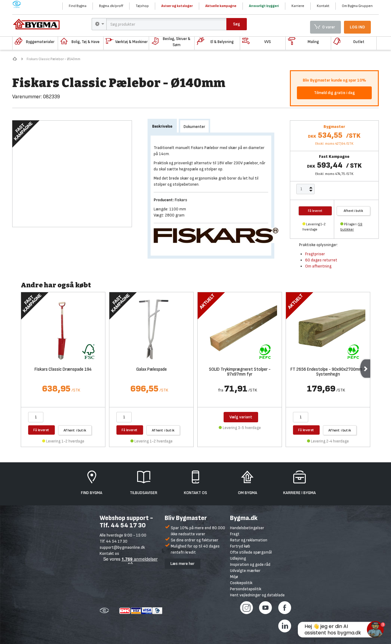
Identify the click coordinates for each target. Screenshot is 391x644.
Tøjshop (142, 6)
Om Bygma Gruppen (357, 6)
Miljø (234, 576)
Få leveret (41, 430)
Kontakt (323, 6)
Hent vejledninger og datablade (257, 595)
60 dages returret (321, 260)
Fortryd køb (240, 546)
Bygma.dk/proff (111, 6)
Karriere (297, 6)
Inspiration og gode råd (250, 564)
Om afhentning (318, 266)
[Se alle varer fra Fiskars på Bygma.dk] (218, 235)
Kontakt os (109, 553)
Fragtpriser (315, 254)
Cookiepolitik (241, 582)
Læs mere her (182, 563)
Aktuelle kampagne (220, 6)
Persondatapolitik (245, 588)
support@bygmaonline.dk (122, 547)
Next (365, 368)
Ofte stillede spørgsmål (251, 552)
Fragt (234, 534)
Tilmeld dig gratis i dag (334, 92)
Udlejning (238, 558)
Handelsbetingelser (247, 527)
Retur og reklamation (248, 540)
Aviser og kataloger (177, 6)
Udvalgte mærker (245, 570)
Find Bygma (77, 6)
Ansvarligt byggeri (264, 6)
